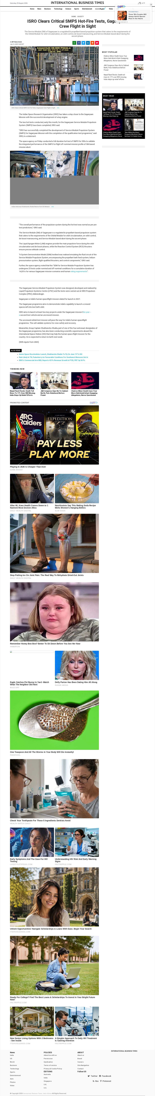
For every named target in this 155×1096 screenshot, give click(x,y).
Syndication (48, 1062)
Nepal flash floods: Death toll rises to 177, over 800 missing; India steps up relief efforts (22, 393)
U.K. (45, 1084)
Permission (48, 1058)
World (12, 1062)
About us (81, 1055)
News (39, 9)
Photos (13, 1082)
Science (68, 9)
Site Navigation (83, 1065)
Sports (76, 9)
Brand (80, 1058)
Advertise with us (50, 1055)
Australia (47, 1074)
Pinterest (106, 1081)
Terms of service (50, 1065)
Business (47, 9)
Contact (81, 1069)
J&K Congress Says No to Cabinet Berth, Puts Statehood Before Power (54, 393)
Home (32, 9)
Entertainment (87, 9)
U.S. (45, 1088)
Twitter (94, 1076)
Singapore (48, 1081)
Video (111, 9)
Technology (58, 9)
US (11, 1058)
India (12, 1055)
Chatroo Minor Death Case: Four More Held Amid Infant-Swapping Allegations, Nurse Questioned (84, 393)
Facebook (106, 1076)
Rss (96, 1081)
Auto (11, 1079)
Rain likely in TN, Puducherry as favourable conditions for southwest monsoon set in (53, 357)
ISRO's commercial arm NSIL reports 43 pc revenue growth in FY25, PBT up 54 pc (52, 360)
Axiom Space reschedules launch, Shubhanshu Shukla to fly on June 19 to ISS (50, 354)
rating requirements (78, 271)
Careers (81, 1062)
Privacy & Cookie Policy (53, 1069)
